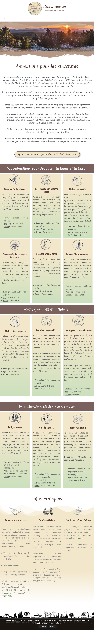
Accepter (43, 626)
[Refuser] (91, 624)
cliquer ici (79, 538)
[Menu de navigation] (4, 19)
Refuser (53, 626)
